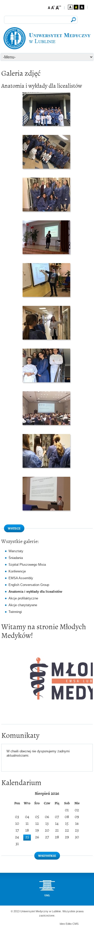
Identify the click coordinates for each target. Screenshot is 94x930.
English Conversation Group (29, 585)
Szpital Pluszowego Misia (27, 564)
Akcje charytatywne (23, 605)
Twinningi (15, 612)
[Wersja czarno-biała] (81, 7)
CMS (75, 923)
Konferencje (17, 571)
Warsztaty (16, 551)
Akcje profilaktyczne (23, 598)
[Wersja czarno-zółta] (76, 7)
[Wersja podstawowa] (70, 7)
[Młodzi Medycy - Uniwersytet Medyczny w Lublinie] (47, 38)
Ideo (63, 923)
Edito (69, 923)
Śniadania (16, 558)
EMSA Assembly (21, 578)
